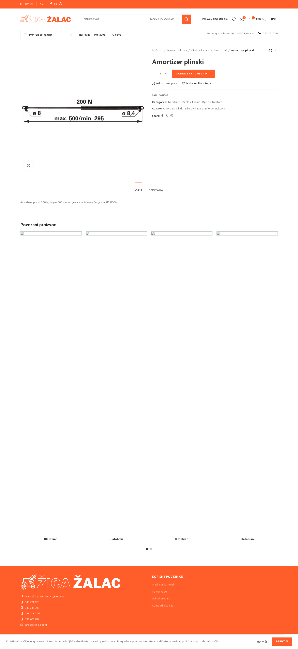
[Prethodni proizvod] (265, 50)
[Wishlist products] (234, 19)
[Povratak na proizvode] (270, 50)
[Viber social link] (60, 4)
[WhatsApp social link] (55, 4)
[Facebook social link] (51, 4)
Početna (157, 51)
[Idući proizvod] (275, 50)
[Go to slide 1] (147, 549)
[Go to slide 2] (151, 549)
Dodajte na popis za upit (193, 74)
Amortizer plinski (173, 108)
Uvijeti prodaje (161, 598)
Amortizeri (220, 51)
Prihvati (282, 641)
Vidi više (262, 642)
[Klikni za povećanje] (28, 166)
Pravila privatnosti (163, 584)
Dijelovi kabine (200, 51)
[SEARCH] (186, 19)
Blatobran (51, 538)
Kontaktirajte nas (162, 605)
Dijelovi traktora (177, 51)
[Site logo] (45, 19)
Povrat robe (159, 592)
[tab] (138, 188)
